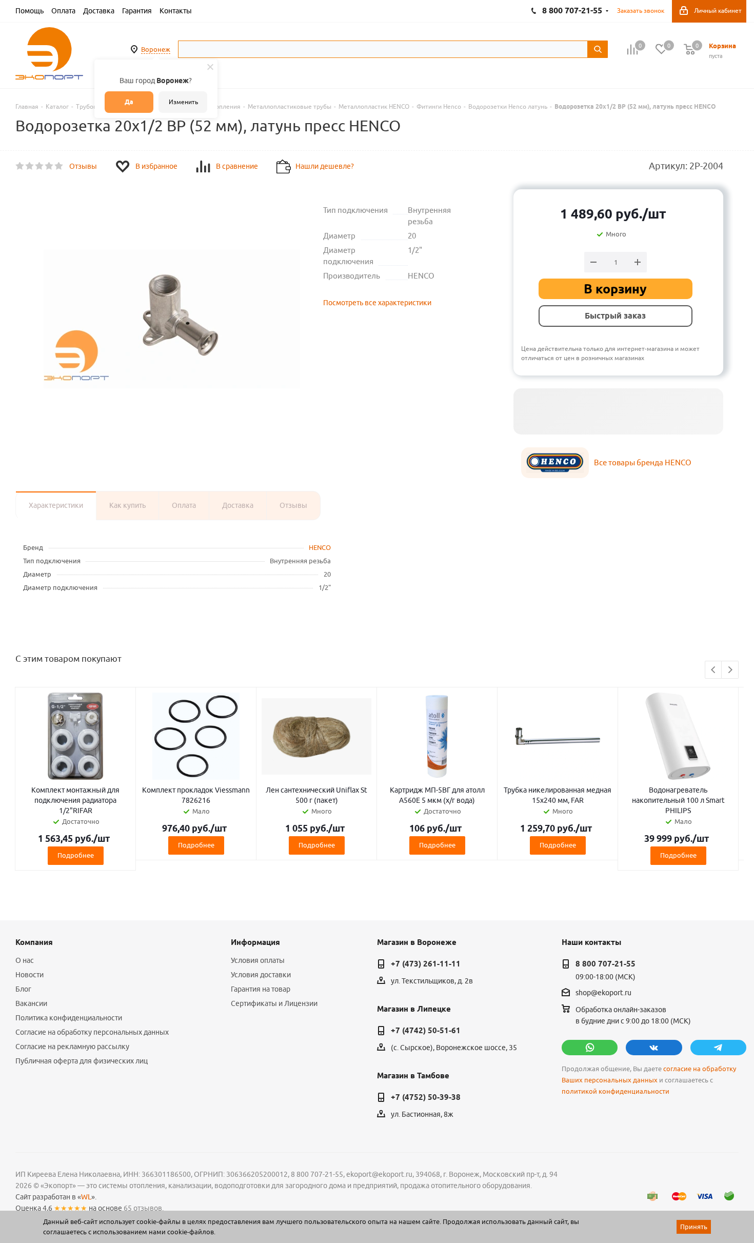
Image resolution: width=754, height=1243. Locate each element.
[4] (49, 166)
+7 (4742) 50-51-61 (426, 1030)
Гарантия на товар (260, 989)
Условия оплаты (258, 960)
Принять (693, 1226)
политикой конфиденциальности (615, 1091)
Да (129, 102)
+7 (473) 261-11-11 (426, 964)
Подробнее (75, 855)
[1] (20, 166)
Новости (29, 975)
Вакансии (31, 1003)
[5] (59, 166)
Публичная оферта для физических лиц (81, 1061)
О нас (24, 960)
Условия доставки (261, 975)
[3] (40, 166)
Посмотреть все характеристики (377, 303)
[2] (30, 166)
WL (86, 1197)
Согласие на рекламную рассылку (72, 1046)
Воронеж (155, 49)
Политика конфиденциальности (68, 1018)
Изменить (183, 102)
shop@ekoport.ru (603, 993)
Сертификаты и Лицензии (274, 1003)
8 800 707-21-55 (606, 964)
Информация (255, 942)
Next (730, 670)
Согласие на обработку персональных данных (92, 1032)
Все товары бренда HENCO (642, 462)
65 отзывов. (144, 1208)
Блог (23, 989)
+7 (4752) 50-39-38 (426, 1097)
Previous (713, 670)
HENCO (320, 547)
